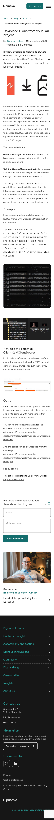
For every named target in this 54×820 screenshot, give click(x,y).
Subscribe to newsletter (18, 746)
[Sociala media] (11, 763)
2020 (25, 18)
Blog (16, 18)
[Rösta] (49, 503)
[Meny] (48, 6)
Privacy (7, 774)
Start (6, 18)
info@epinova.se (11, 717)
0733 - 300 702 (10, 722)
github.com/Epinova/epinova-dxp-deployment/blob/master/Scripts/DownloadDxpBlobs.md (27, 436)
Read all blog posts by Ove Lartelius (20, 599)
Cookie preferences (13, 779)
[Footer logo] (10, 800)
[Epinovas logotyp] (9, 6)
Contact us (35, 6)
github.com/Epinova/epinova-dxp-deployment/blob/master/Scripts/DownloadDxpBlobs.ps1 (27, 458)
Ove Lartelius (15, 40)
